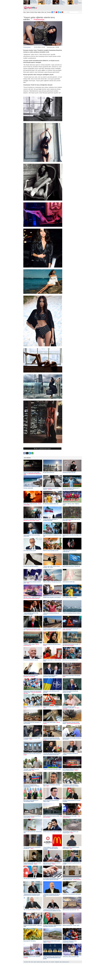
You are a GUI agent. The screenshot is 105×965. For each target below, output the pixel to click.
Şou (45, 12)
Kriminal (32, 12)
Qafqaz (39, 12)
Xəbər (24, 12)
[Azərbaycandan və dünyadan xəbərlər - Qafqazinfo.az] (30, 7)
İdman (42, 12)
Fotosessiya (26, 47)
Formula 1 (49, 12)
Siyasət (28, 12)
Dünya (35, 12)
